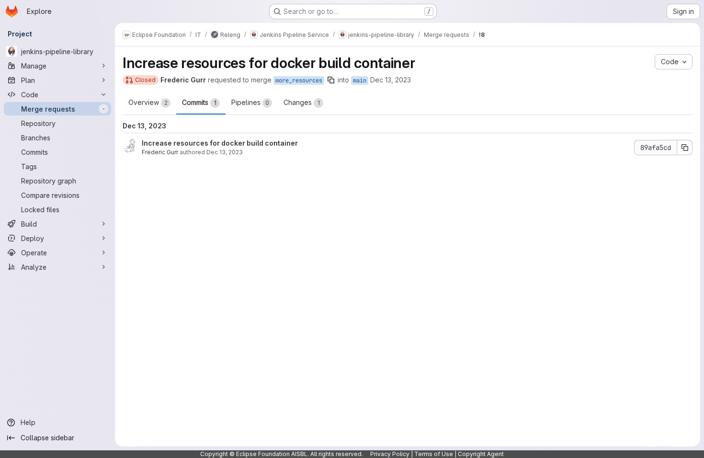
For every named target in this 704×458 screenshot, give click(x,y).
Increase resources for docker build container (220, 143)
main (359, 80)
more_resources (298, 80)
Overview (148, 102)
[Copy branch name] (331, 80)
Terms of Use (433, 454)
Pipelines (250, 102)
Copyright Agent (481, 454)
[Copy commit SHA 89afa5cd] (685, 147)
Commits (199, 102)
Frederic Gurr (160, 152)
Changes (302, 102)
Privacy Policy (389, 454)
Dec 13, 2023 (390, 80)
